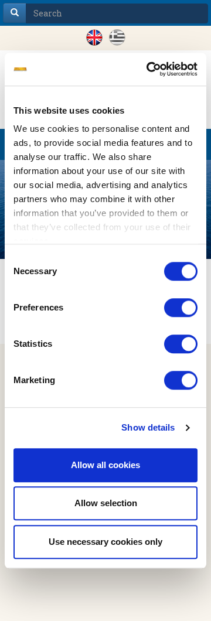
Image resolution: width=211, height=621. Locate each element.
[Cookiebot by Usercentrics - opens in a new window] (149, 69)
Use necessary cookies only (105, 542)
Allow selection (105, 503)
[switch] (181, 307)
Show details (148, 427)
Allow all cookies (105, 465)
